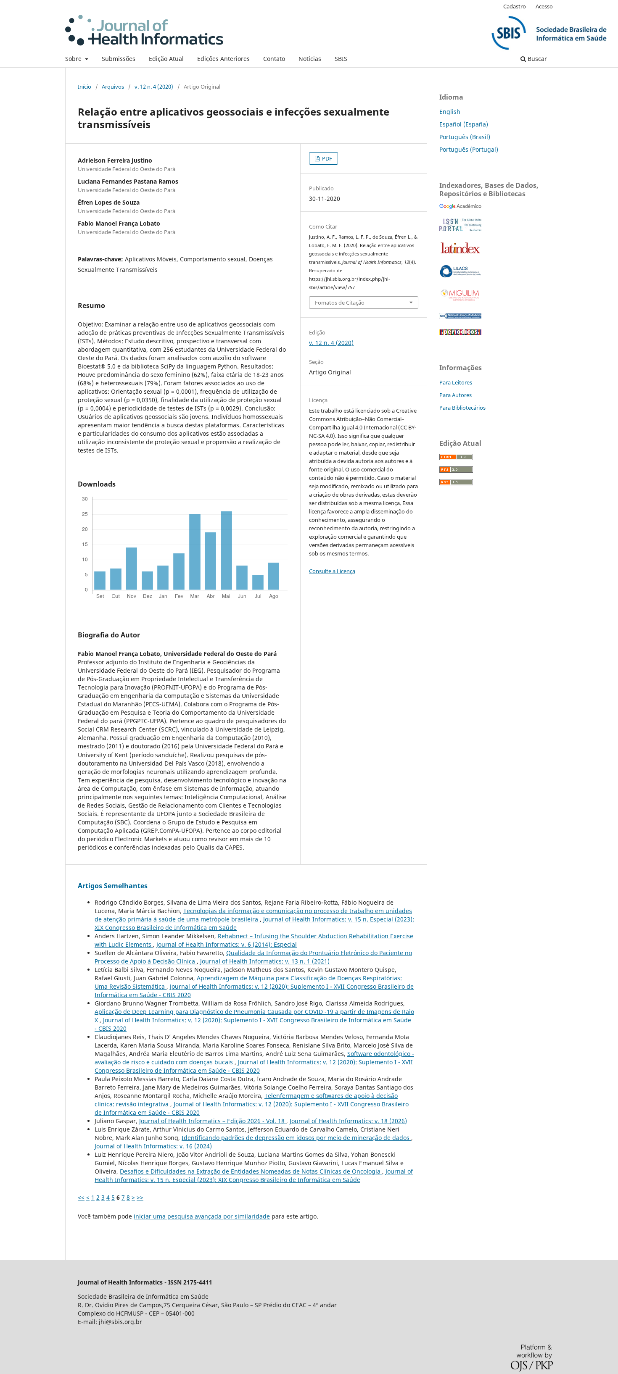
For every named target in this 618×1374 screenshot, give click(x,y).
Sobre (74, 59)
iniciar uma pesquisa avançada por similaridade (202, 1216)
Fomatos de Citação (339, 302)
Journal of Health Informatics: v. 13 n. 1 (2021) (265, 961)
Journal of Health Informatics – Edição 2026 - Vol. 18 (212, 1121)
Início (84, 86)
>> (140, 1197)
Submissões (118, 59)
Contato (274, 59)
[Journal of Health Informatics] (460, 207)
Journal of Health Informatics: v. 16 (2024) (153, 1146)
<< (81, 1197)
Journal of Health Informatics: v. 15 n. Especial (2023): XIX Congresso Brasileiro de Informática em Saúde (254, 1175)
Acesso (544, 6)
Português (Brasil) (464, 137)
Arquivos (113, 86)
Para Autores (455, 395)
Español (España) (463, 124)
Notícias (309, 59)
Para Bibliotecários (462, 407)
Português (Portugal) (468, 149)
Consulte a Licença (332, 571)
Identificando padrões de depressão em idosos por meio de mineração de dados (296, 1138)
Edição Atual (166, 59)
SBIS (341, 59)
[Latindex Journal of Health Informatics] (460, 253)
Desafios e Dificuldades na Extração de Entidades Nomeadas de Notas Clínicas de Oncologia (251, 1171)
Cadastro (514, 6)
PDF (326, 158)
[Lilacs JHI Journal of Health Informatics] (460, 275)
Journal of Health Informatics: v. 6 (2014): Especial (226, 944)
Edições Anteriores (223, 59)
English (449, 112)
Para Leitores (455, 382)
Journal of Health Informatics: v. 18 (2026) (348, 1121)
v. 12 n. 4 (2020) (154, 86)
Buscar (536, 59)
